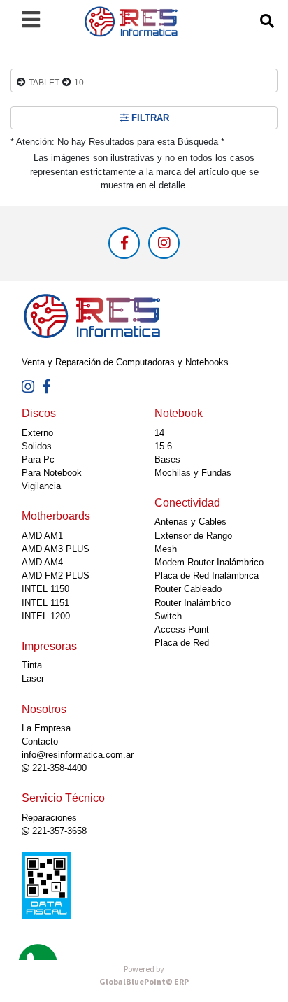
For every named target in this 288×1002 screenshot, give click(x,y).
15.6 (163, 446)
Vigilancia (41, 486)
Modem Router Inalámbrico (209, 562)
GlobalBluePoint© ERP (144, 976)
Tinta (32, 665)
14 (159, 433)
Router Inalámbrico (192, 603)
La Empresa (46, 728)
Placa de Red (181, 642)
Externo (37, 433)
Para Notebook (52, 472)
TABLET (44, 82)
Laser (33, 678)
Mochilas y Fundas (192, 472)
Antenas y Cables (190, 521)
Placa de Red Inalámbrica (206, 575)
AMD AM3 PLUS (55, 549)
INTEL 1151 (45, 603)
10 (79, 82)
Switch (168, 616)
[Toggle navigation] (30, 20)
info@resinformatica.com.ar (78, 754)
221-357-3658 (58, 831)
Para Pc (38, 459)
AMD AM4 (42, 562)
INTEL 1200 (46, 616)
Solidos (37, 446)
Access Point (181, 629)
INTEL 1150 (45, 589)
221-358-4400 (58, 768)
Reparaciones (49, 817)
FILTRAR (149, 118)
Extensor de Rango (193, 535)
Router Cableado (188, 589)
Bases (167, 459)
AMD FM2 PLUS (55, 575)
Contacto (40, 741)
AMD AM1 (42, 535)
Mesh (165, 549)
